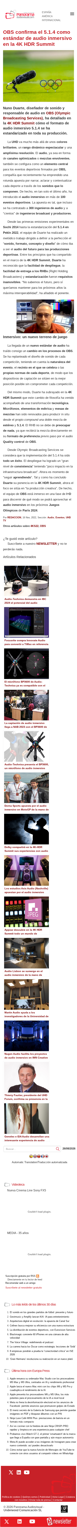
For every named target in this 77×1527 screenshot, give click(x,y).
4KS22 (34, 525)
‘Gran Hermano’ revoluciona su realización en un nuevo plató (41, 1359)
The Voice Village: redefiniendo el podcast (31, 1342)
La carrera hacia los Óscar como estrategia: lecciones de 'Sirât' (42, 1346)
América (47, 16)
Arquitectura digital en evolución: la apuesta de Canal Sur (39, 1321)
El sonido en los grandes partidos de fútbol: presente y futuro (41, 1312)
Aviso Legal (58, 1497)
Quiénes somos (30, 1497)
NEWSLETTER (46, 543)
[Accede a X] (6, 1521)
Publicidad (45, 1497)
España (46, 12)
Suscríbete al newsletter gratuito (23, 1287)
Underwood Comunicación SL (23, 1510)
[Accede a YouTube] (32, 1521)
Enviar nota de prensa (40, 1500)
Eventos (60, 517)
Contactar (57, 1500)
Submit (57, 1148)
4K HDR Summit (21, 123)
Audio (50, 517)
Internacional (51, 20)
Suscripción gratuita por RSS (20, 1276)
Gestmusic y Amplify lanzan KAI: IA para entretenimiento (39, 1316)
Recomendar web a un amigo (20, 1283)
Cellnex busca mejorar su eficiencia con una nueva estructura (42, 1325)
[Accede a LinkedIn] (19, 1521)
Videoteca (18, 1184)
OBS (43, 525)
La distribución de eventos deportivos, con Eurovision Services (42, 1330)
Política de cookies (11, 1497)
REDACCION (14, 517)
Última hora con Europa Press (31, 1371)
